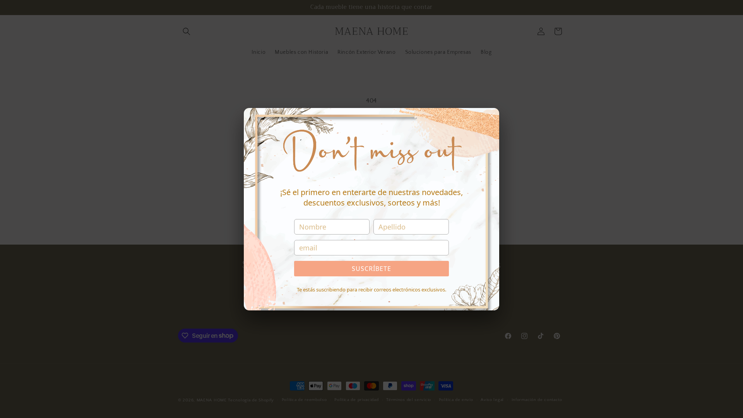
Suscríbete (371, 268)
